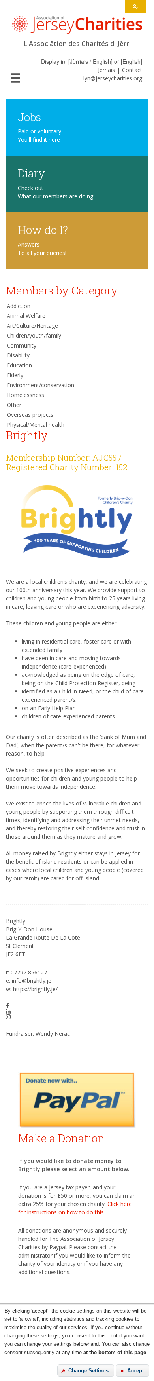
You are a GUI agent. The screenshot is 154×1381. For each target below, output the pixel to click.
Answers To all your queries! (42, 248)
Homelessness (25, 395)
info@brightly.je (31, 980)
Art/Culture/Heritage (32, 325)
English (131, 61)
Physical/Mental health (35, 424)
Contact (132, 70)
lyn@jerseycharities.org (112, 78)
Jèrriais (106, 70)
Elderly (15, 375)
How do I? (43, 229)
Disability (18, 355)
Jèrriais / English (90, 61)
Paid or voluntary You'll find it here (39, 135)
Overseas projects (30, 414)
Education (19, 365)
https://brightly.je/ (35, 989)
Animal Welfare (26, 315)
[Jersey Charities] (77, 27)
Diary (31, 173)
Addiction (18, 306)
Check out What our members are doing (55, 192)
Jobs (29, 116)
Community (21, 345)
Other (14, 404)
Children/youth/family (34, 335)
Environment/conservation (40, 385)
